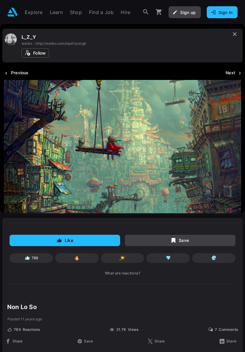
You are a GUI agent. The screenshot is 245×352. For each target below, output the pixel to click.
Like (69, 240)
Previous (20, 72)
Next (230, 72)
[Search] (145, 12)
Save (184, 240)
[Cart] (159, 12)
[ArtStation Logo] (12, 12)
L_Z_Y (29, 37)
